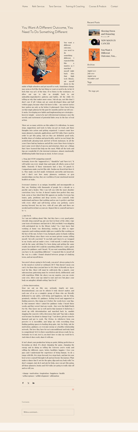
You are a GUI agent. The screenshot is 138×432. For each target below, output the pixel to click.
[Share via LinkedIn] (33, 383)
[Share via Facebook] (23, 383)
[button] (39, 6)
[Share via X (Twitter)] (28, 383)
